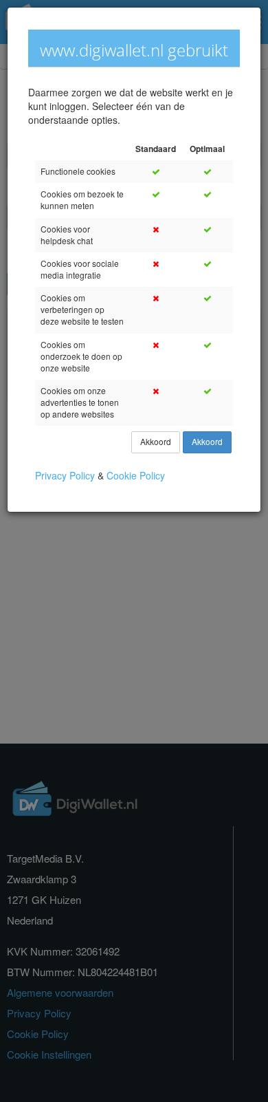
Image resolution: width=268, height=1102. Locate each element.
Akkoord (155, 442)
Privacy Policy (66, 475)
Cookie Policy (136, 475)
